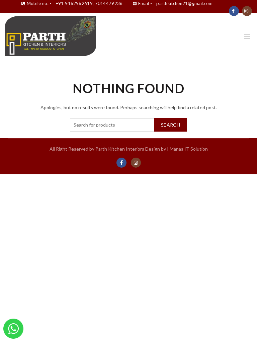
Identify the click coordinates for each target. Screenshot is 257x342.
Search (170, 125)
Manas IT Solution (189, 149)
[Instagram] (247, 11)
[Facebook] (234, 11)
